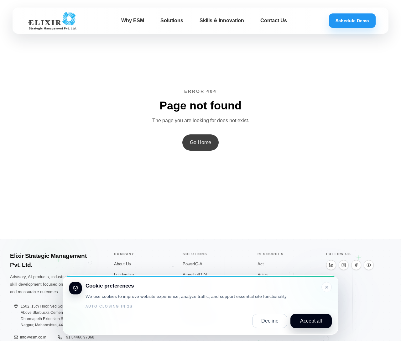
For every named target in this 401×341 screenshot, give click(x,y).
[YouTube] (369, 265)
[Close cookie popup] (326, 287)
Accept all (311, 320)
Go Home (200, 142)
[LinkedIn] (331, 265)
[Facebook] (356, 265)
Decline (270, 320)
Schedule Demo (352, 20)
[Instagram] (344, 265)
